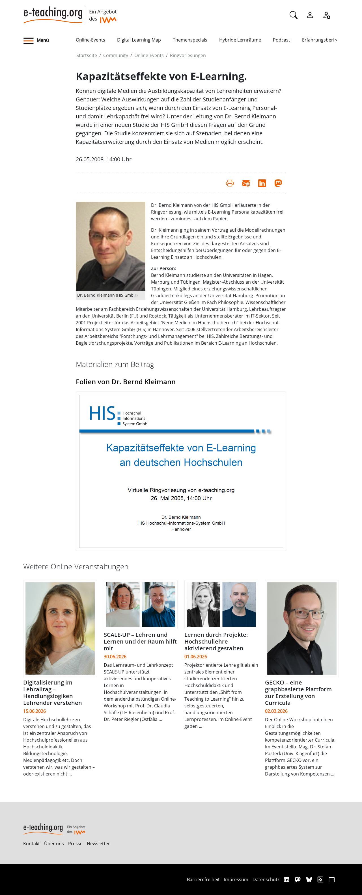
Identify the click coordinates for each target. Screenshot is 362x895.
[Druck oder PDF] (230, 182)
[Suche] (294, 15)
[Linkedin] (287, 879)
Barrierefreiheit (203, 879)
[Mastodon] (298, 879)
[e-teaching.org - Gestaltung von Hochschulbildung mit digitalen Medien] (70, 11)
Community (115, 55)
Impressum (236, 879)
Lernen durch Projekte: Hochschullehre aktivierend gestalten (216, 641)
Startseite (86, 55)
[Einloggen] (310, 15)
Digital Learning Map (139, 40)
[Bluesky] (309, 879)
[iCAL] (332, 879)
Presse (75, 843)
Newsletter (98, 843)
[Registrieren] (326, 15)
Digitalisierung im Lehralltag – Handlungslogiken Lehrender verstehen (52, 693)
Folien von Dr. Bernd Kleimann (126, 381)
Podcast (281, 40)
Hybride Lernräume (240, 40)
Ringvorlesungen (188, 55)
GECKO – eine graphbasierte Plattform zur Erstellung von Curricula (298, 693)
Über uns (54, 843)
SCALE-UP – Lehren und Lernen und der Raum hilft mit (140, 641)
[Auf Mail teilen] (246, 182)
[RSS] (321, 879)
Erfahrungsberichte (323, 40)
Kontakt (31, 843)
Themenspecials (190, 40)
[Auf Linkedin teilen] (262, 182)
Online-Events (90, 40)
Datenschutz (266, 879)
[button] (49, 41)
